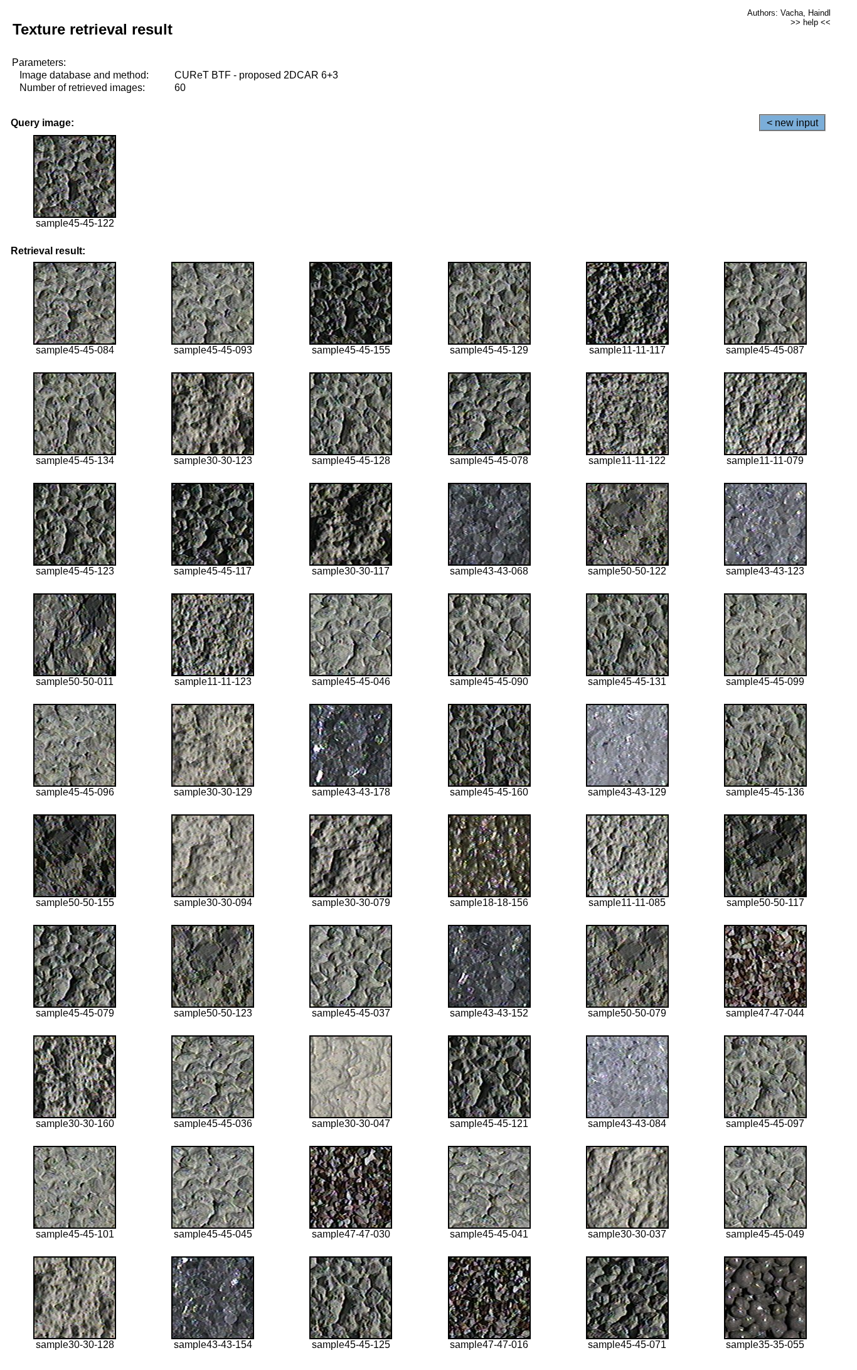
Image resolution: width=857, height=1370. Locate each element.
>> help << (810, 22)
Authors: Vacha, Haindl (789, 13)
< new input (792, 122)
